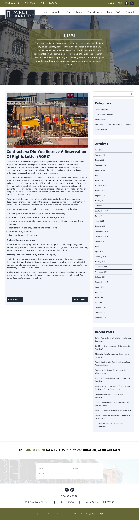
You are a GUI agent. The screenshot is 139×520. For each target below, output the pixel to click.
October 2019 (100, 277)
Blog (109, 12)
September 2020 (101, 236)
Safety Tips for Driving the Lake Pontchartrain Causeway (113, 340)
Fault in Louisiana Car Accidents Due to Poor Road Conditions (112, 364)
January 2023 (100, 190)
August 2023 (100, 170)
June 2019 (99, 297)
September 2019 (101, 282)
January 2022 (100, 200)
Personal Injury (101, 129)
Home (45, 12)
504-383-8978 (35, 450)
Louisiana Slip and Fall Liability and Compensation (109, 425)
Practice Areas (74, 12)
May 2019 (98, 302)
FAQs (118, 12)
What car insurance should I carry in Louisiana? (113, 410)
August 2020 (100, 241)
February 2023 (100, 185)
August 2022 (100, 195)
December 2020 (101, 231)
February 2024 (100, 155)
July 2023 (98, 175)
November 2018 (101, 307)
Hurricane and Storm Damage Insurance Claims (113, 124)
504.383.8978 (115, 3)
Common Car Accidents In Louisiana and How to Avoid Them (112, 404)
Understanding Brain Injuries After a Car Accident (110, 396)
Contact (130, 12)
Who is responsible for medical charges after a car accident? (113, 417)
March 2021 (99, 221)
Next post (80, 299)
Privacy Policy (85, 514)
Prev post (14, 299)
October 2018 (100, 312)
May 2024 (99, 150)
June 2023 (99, 180)
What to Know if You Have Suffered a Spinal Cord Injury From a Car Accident (112, 388)
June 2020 (99, 246)
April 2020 (99, 251)
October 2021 (100, 205)
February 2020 (100, 256)
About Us (57, 12)
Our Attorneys (95, 12)
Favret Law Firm (101, 119)
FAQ (92, 514)
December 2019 (101, 266)
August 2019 (100, 287)
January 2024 (100, 160)
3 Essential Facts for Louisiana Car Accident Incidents (112, 356)
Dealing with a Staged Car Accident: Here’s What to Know (112, 372)
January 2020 (100, 261)
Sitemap (77, 514)
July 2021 (98, 216)
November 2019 (101, 272)
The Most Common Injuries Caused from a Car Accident (112, 380)
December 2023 (101, 165)
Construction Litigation (104, 114)
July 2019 (98, 292)
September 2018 (101, 317)
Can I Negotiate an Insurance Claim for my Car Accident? (113, 348)
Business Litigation (102, 109)
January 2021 (100, 226)
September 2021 (101, 211)
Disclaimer (105, 514)
